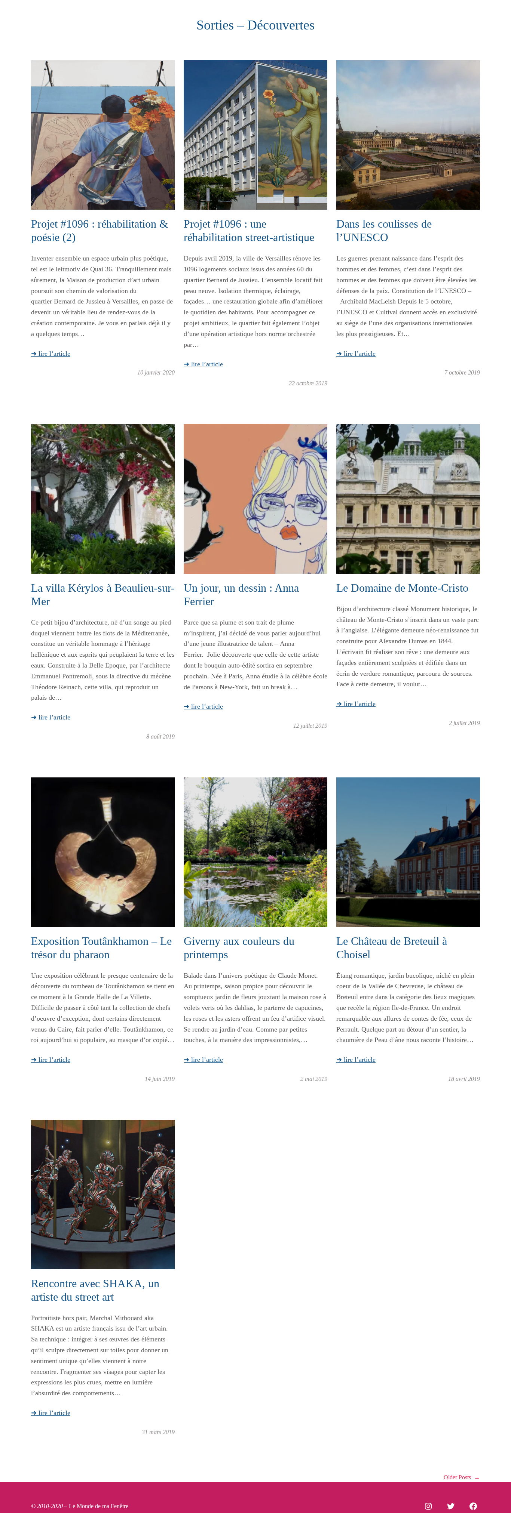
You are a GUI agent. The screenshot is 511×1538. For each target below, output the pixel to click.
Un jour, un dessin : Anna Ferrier (241, 594)
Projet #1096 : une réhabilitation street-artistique (249, 230)
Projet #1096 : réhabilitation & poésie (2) (99, 230)
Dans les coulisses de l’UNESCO (384, 230)
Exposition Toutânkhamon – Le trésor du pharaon (101, 948)
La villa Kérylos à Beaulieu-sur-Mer (103, 594)
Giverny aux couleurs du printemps (239, 948)
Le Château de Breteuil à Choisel (391, 948)
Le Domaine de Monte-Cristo (402, 588)
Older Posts (462, 1477)
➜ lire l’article (50, 353)
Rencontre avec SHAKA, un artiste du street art (95, 1290)
